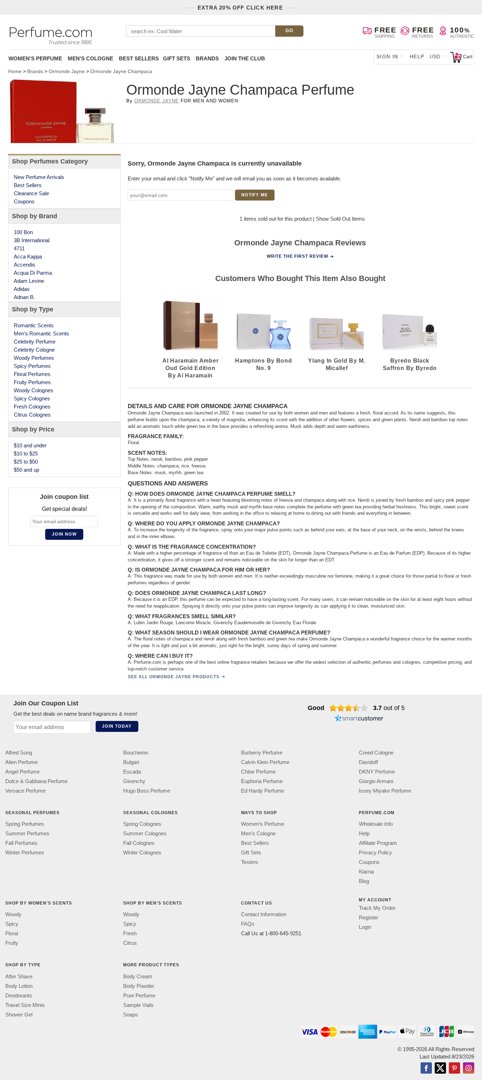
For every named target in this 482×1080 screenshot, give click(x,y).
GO (289, 30)
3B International (31, 240)
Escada (132, 772)
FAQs (247, 924)
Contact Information (263, 914)
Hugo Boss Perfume (146, 791)
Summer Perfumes (27, 833)
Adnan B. (24, 297)
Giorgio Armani (376, 781)
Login (365, 927)
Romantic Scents (34, 325)
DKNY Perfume (377, 772)
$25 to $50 (26, 462)
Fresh (130, 933)
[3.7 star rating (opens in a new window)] (349, 707)
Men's (90, 58)
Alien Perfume (21, 762)
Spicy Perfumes (32, 366)
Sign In (387, 56)
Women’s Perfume (262, 824)
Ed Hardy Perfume (262, 791)
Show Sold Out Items (340, 219)
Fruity (11, 943)
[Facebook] (426, 1068)
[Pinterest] (454, 1068)
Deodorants (18, 995)
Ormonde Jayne (156, 100)
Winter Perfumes (24, 852)
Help (417, 56)
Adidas (22, 289)
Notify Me (254, 194)
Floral (11, 933)
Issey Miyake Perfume (385, 791)
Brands (207, 58)
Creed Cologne (376, 753)
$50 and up (26, 470)
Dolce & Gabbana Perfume (36, 781)
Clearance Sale (31, 193)
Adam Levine (29, 281)
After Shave (18, 976)
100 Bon (23, 232)
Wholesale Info (376, 824)
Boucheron (135, 753)
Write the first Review (297, 256)
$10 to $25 (26, 454)
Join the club (244, 58)
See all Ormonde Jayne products (173, 676)
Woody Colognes (33, 390)
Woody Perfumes (34, 358)
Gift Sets (176, 58)
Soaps (130, 1014)
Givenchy (134, 781)
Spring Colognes (142, 824)
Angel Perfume (22, 772)
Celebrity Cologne (34, 350)
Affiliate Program (378, 843)
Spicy (11, 924)
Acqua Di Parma (33, 273)
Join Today (117, 726)
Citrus (130, 943)
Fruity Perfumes (32, 382)
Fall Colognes (139, 843)
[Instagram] (468, 1068)
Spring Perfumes (24, 824)
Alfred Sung (18, 753)
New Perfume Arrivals (39, 177)
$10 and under (30, 445)
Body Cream (137, 976)
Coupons (24, 201)
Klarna (366, 872)
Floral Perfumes (32, 374)
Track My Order (377, 908)
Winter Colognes (142, 852)
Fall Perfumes (21, 843)
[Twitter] (440, 1068)
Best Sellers (139, 58)
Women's (35, 58)
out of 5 (389, 707)
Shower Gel (18, 1014)
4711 (19, 248)
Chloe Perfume (258, 772)
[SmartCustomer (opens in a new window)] (359, 719)
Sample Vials (138, 1005)
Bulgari (131, 762)
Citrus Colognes (32, 415)
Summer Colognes (145, 833)
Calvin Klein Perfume (265, 762)
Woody (13, 914)
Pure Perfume (139, 995)
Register (368, 917)
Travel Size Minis (25, 1005)
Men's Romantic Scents (41, 333)
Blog (364, 881)
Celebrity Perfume (34, 342)
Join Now (64, 534)
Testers (249, 862)
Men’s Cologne (258, 833)
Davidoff (368, 762)
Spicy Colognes (32, 398)
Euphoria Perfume (262, 781)
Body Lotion (18, 986)
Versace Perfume (25, 791)
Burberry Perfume (261, 753)
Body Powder (138, 986)
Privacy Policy (375, 852)
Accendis (24, 265)
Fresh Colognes (32, 407)
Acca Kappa (28, 256)
